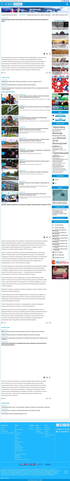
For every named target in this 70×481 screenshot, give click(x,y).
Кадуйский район (56, 158)
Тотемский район (57, 162)
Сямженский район (60, 171)
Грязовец (63, 168)
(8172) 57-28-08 (63, 429)
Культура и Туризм (18, 441)
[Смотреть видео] (10, 99)
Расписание (47, 427)
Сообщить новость (60, 217)
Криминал (17, 434)
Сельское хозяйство (19, 447)
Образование (17, 445)
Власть (16, 436)
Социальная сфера (19, 429)
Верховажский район (57, 172)
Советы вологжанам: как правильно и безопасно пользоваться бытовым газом (32, 194)
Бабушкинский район (58, 160)
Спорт (16, 440)
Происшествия (18, 432)
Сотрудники (47, 429)
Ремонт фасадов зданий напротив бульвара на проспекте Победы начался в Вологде (24, 331)
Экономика (17, 438)
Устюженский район (58, 148)
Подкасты (38, 427)
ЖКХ (15, 431)
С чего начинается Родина (20, 454)
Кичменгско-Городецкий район (58, 168)
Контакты (47, 432)
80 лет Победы (18, 457)
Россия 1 (2, 427)
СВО (15, 452)
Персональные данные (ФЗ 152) (35, 474)
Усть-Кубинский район (59, 164)
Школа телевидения (19, 450)
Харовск (55, 167)
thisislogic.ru (52, 474)
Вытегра (55, 129)
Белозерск (55, 149)
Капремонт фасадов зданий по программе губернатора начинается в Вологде (20, 334)
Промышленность (18, 448)
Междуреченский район (58, 163)
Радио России (39, 429)
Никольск (61, 156)
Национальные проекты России (21, 459)
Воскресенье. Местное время (7, 432)
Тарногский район (57, 170)
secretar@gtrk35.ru (63, 431)
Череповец (59, 127)
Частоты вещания (39, 432)
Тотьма (66, 159)
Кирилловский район (58, 159)
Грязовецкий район (58, 166)
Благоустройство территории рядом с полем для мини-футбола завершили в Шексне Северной (34, 140)
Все (15, 427)
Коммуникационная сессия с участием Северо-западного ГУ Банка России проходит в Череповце (25, 407)
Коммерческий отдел (49, 434)
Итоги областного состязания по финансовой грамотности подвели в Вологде (20, 410)
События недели (4, 431)
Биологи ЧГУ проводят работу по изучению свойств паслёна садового (18, 84)
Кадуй (60, 146)
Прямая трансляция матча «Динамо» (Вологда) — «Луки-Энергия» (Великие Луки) (31, 15)
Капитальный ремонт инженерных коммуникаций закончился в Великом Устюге (33, 118)
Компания (47, 436)
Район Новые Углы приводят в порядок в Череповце (33, 172)
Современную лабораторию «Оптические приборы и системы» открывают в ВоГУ (21, 81)
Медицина (17, 443)
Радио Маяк (38, 431)
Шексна (58, 131)
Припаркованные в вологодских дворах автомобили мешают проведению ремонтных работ (33, 129)
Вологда (57, 133)
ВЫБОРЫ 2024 (18, 455)
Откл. (41, 480)
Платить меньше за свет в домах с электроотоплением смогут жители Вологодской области (34, 96)
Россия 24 (3, 429)
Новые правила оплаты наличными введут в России (14, 413)
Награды (46, 431)
